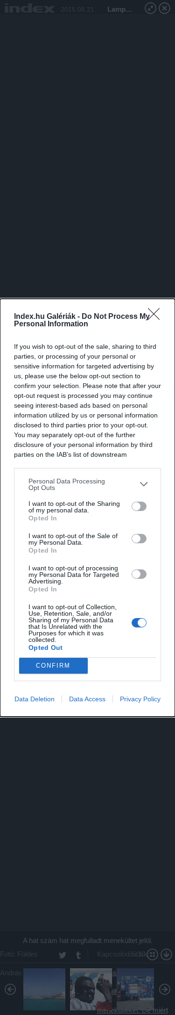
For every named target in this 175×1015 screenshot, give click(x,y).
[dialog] (87, 508)
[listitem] (87, 484)
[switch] (139, 506)
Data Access (87, 699)
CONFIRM (53, 665)
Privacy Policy (140, 699)
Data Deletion (34, 699)
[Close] (157, 317)
